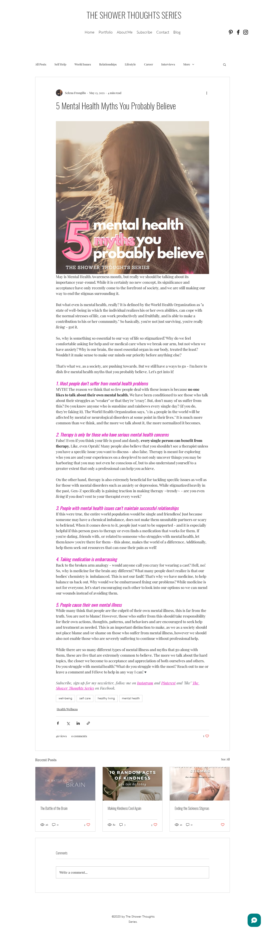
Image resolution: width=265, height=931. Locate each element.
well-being (65, 698)
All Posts (40, 64)
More (186, 64)
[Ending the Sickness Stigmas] (200, 784)
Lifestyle (130, 64)
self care (85, 698)
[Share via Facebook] (58, 723)
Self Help (60, 64)
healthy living (106, 698)
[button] (224, 64)
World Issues (83, 64)
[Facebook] (238, 32)
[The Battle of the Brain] (65, 784)
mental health (131, 698)
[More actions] (206, 92)
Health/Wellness (67, 709)
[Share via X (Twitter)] (68, 723)
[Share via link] (88, 723)
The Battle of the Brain (53, 808)
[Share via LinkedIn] (78, 723)
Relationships (108, 64)
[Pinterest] (231, 32)
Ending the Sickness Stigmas (192, 808)
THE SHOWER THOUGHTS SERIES (134, 15)
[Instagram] (245, 32)
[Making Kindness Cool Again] (133, 784)
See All (225, 759)
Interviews (168, 64)
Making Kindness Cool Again (124, 808)
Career (148, 64)
